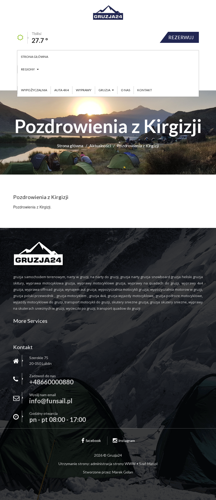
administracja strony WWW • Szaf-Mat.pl (124, 463)
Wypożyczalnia (34, 90)
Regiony (28, 69)
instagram (127, 440)
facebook (93, 440)
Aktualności (100, 145)
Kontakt (144, 90)
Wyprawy (83, 90)
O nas (125, 90)
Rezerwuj (181, 37)
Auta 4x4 (61, 90)
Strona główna (34, 57)
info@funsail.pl (50, 401)
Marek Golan (122, 472)
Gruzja (104, 90)
